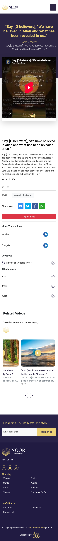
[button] (53, 7)
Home (24, 42)
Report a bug (29, 216)
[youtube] (10, 467)
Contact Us (36, 507)
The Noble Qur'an (39, 492)
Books (34, 478)
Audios (34, 483)
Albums (34, 487)
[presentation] (25, 395)
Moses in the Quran (22, 195)
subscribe (46, 431)
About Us (7, 507)
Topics (6, 492)
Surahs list (8, 512)
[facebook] (4, 467)
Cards (6, 483)
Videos (33, 42)
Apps (5, 487)
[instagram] (16, 467)
